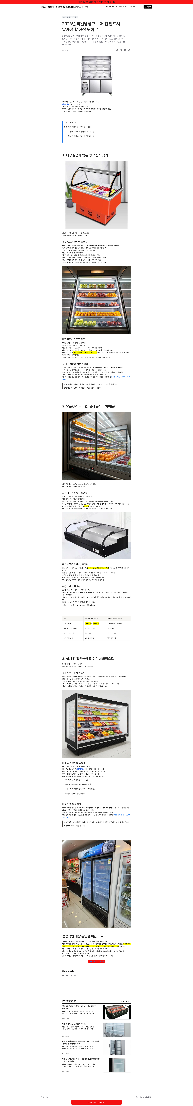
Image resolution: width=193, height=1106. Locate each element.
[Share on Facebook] (117, 50)
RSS (137, 1097)
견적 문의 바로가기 (111, 7)
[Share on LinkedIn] (125, 50)
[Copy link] (129, 50)
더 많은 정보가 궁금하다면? (96, 961)
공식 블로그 (133, 7)
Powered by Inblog (146, 1097)
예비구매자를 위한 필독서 (70, 17)
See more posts (124, 1001)
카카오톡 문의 (123, 7)
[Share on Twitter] (121, 50)
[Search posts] (140, 7)
